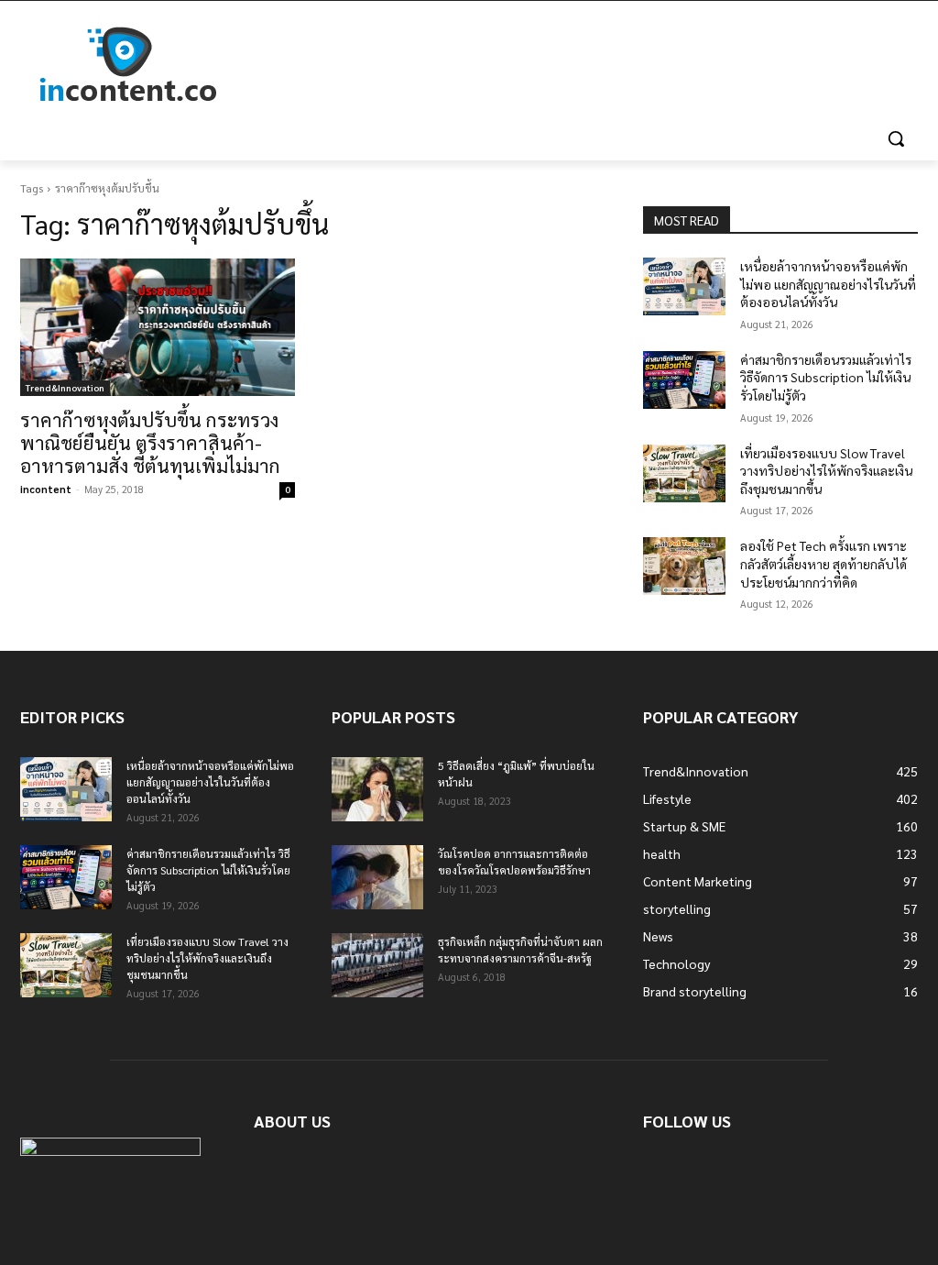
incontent (45, 489)
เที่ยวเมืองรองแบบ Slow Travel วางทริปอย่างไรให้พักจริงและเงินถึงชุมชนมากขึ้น (826, 471)
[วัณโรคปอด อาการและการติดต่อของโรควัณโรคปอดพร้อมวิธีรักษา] (377, 877)
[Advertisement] (449, 65)
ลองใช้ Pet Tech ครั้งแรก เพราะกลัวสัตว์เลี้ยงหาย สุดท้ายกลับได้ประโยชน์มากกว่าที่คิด (823, 563)
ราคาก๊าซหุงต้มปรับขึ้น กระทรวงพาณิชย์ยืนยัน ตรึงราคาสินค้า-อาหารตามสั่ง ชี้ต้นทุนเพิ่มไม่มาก (150, 442)
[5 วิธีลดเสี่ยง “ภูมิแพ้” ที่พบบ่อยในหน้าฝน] (377, 789)
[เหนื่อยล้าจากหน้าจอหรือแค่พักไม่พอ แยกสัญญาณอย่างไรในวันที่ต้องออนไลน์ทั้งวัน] (684, 286)
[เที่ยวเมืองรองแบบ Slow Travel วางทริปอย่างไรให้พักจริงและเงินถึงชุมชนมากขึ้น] (684, 473)
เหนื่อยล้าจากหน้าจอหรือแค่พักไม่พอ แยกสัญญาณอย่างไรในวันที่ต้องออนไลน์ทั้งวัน (828, 284)
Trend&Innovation (65, 387)
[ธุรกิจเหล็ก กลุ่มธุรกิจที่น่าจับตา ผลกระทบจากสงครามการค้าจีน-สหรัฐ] (377, 965)
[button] (896, 138)
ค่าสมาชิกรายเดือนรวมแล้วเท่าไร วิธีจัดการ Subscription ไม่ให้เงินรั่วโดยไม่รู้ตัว (825, 377)
